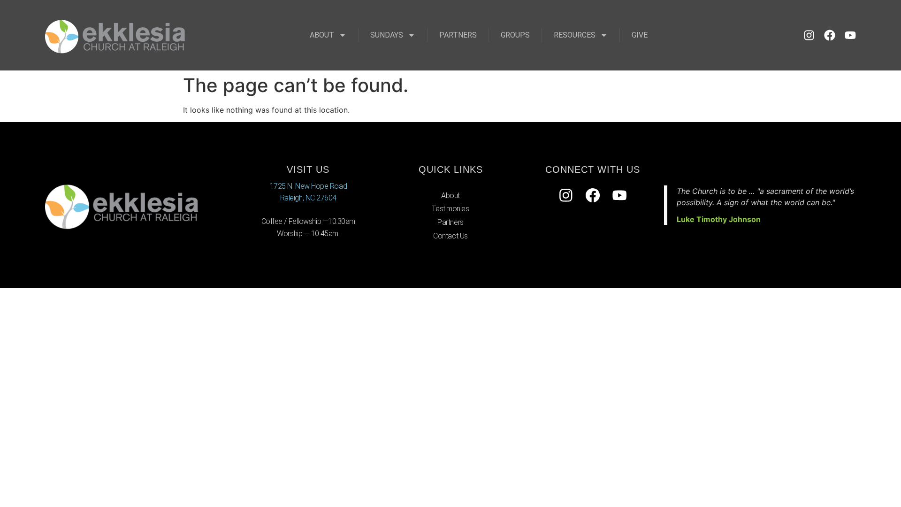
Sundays (386, 35)
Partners (458, 35)
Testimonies (450, 208)
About (322, 35)
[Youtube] (850, 35)
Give (640, 35)
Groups (515, 35)
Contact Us (450, 235)
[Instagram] (809, 35)
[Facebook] (829, 35)
